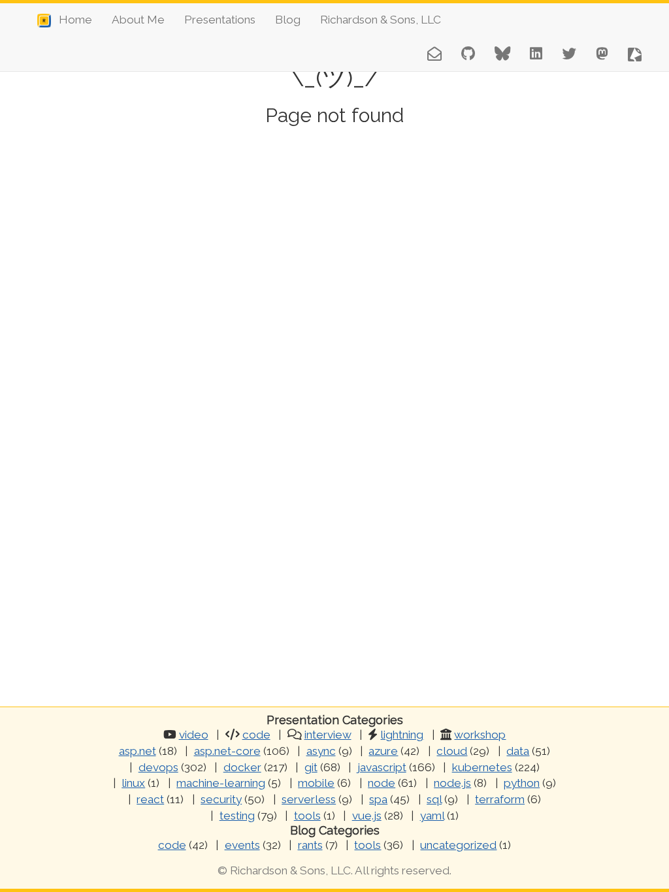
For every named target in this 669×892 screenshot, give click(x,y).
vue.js (367, 815)
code (256, 734)
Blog (288, 19)
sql (434, 799)
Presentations (219, 19)
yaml (432, 815)
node (381, 782)
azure (383, 750)
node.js (452, 782)
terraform (500, 799)
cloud (451, 750)
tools (307, 815)
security (221, 799)
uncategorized (458, 845)
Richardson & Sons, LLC (380, 19)
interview (327, 734)
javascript (381, 767)
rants (310, 845)
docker (242, 767)
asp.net (137, 750)
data (517, 750)
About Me (138, 19)
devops (158, 767)
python (522, 782)
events (242, 845)
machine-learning (220, 782)
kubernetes (482, 767)
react (150, 799)
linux (133, 782)
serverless (309, 799)
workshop (480, 734)
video (193, 734)
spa (378, 799)
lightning (401, 734)
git (311, 767)
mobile (316, 782)
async (321, 750)
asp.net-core (227, 750)
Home (71, 19)
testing (237, 815)
